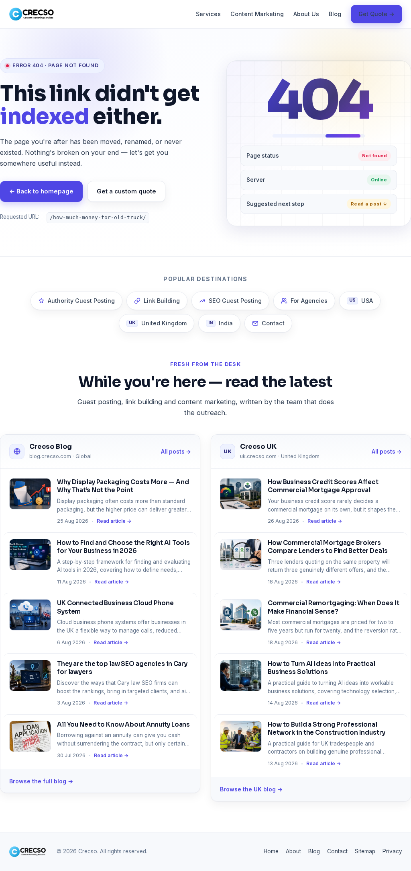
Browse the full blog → (41, 781)
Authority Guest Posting (81, 300)
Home (271, 851)
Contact (273, 323)
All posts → (176, 451)
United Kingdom (158, 323)
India (220, 323)
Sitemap (365, 851)
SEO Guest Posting (235, 300)
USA (361, 300)
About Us (306, 13)
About (293, 851)
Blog (335, 13)
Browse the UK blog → (251, 789)
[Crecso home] (31, 14)
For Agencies (309, 300)
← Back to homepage (41, 191)
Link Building (162, 300)
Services (208, 13)
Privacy (392, 851)
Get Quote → (376, 13)
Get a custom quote (126, 191)
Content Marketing (257, 13)
